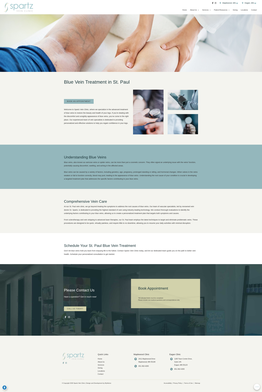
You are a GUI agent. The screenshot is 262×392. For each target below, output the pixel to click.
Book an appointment (79, 101)
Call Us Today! (75, 309)
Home (100, 359)
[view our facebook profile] (212, 3)
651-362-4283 (143, 366)
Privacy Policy (177, 383)
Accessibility (168, 383)
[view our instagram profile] (215, 3)
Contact (100, 374)
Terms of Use (188, 383)
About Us (101, 362)
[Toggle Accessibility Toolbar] (4, 387)
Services (101, 365)
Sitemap (197, 383)
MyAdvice (108, 383)
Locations (101, 371)
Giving (100, 368)
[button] (198, 10)
